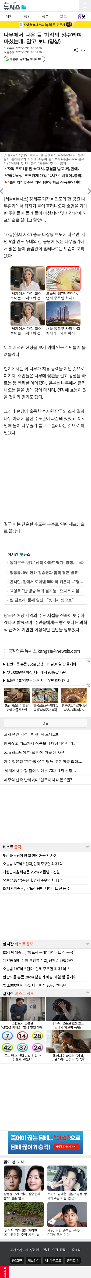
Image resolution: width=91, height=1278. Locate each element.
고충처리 (75, 1249)
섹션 (45, 16)
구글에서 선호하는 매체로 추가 (26, 59)
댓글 (45, 723)
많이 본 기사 (14, 1162)
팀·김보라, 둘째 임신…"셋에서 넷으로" (42, 600)
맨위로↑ (73, 1260)
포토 (63, 16)
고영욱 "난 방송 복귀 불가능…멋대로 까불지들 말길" (47, 591)
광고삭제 (5, 1272)
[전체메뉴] (85, 6)
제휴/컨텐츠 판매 (37, 1249)
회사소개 (16, 1249)
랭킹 (27, 16)
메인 (9, 16)
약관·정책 (59, 1249)
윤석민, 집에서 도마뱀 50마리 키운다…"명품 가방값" (47, 582)
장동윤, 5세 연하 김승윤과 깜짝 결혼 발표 (44, 573)
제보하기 (34, 1260)
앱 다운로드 (53, 1260)
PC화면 (17, 1260)
